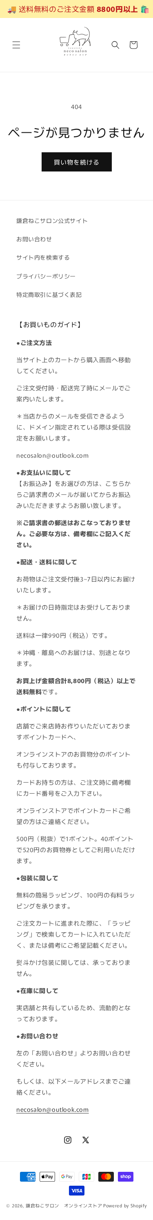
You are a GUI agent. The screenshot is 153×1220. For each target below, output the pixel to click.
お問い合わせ (34, 239)
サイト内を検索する (43, 257)
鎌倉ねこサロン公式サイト (52, 220)
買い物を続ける (77, 162)
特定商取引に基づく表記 (49, 294)
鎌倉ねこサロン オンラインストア (64, 1205)
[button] (16, 45)
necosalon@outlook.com (52, 1109)
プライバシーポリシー (46, 276)
